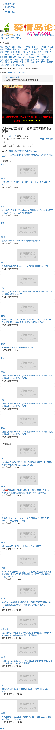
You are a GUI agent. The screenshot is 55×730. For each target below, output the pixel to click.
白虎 (21, 62)
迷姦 (44, 54)
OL (46, 49)
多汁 (52, 51)
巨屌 (12, 54)
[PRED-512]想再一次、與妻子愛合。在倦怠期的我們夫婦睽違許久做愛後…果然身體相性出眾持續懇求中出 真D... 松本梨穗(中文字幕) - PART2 (27, 574)
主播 (7, 51)
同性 (38, 54)
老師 (36, 49)
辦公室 (50, 46)
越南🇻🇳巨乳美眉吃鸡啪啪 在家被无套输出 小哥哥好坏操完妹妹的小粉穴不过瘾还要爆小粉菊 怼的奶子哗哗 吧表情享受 (27, 491)
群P (37, 59)
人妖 (2, 64)
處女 (2, 54)
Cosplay (32, 57)
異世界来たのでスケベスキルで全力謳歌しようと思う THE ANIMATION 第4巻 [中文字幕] (25, 519)
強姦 (33, 54)
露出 (18, 64)
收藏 (50, 138)
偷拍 (19, 46)
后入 (2, 59)
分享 (44, 138)
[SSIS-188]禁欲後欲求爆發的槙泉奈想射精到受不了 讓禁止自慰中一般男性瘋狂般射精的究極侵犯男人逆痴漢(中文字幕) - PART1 (27, 604)
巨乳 (23, 51)
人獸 (32, 62)
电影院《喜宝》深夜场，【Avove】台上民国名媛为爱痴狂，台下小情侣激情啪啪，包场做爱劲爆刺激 (27, 661)
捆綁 (22, 54)
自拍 (14, 46)
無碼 (2, 46)
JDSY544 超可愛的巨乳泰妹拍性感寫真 (17, 347)
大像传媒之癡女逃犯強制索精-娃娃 (23, 150)
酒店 (33, 46)
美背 (39, 51)
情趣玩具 (50, 62)
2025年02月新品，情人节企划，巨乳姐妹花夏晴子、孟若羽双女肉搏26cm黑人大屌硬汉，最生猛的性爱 (27, 463)
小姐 (41, 49)
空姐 (39, 57)
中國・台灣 (4, 37)
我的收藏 (11, 12)
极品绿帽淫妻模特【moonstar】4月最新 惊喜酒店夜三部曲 (25, 266)
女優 (27, 62)
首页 (5, 77)
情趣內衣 (46, 57)
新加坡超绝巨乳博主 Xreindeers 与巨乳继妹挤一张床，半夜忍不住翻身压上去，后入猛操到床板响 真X (27, 211)
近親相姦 (3, 57)
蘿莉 (37, 62)
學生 (30, 49)
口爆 (21, 59)
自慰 (16, 59)
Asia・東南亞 (16, 37)
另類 (7, 64)
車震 (14, 49)
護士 (25, 57)
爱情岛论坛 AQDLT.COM (16, 72)
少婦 (25, 49)
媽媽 (12, 51)
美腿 (7, 54)
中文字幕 (26, 46)
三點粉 (45, 51)
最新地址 (11, 6)
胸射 (23, 64)
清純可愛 (14, 62)
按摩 (12, 64)
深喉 (27, 59)
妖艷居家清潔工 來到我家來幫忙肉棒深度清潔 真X (22, 240)
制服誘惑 (12, 57)
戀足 (28, 54)
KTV (39, 46)
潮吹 (32, 59)
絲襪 (19, 57)
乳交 (42, 59)
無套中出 (9, 59)
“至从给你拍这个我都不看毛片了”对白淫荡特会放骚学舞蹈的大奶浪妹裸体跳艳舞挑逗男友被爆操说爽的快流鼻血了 (27, 633)
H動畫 (7, 46)
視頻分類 (11, 4)
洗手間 (8, 49)
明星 (43, 62)
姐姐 (18, 51)
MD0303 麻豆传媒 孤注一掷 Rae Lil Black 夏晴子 (21, 546)
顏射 (48, 59)
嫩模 (51, 49)
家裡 (19, 49)
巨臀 (34, 51)
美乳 (28, 51)
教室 (44, 46)
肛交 (2, 62)
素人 (7, 62)
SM (17, 54)
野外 (2, 49)
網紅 (2, 51)
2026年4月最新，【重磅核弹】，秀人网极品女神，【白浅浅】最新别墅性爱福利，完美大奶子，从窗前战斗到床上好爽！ (27, 320)
